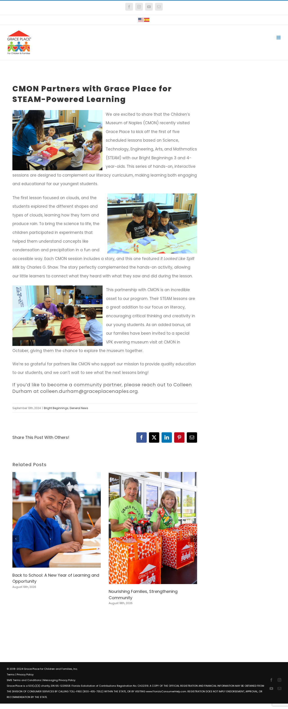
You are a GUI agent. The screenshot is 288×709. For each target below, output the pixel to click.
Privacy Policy (25, 674)
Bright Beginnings (56, 408)
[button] (15, 538)
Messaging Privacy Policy (59, 680)
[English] (141, 20)
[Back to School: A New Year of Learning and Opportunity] (56, 475)
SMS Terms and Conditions (24, 680)
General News (79, 408)
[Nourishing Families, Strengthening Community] (153, 475)
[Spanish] (147, 20)
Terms (11, 674)
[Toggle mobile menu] (279, 37)
